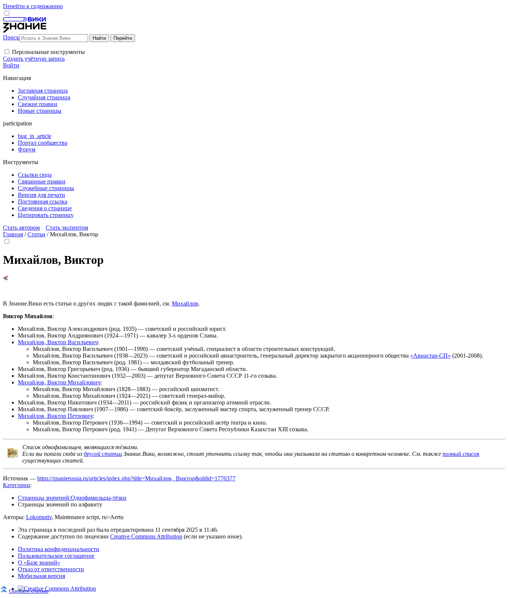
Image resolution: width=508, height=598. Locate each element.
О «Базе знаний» (39, 562)
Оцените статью (28, 591)
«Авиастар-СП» (430, 355)
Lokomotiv (39, 517)
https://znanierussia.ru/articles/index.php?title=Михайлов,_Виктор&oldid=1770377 (136, 478)
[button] (6, 51)
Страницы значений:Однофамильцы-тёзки (72, 498)
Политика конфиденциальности (58, 549)
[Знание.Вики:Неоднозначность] (12, 456)
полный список (461, 454)
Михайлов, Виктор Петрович (55, 416)
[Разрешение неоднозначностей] (6, 278)
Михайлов (185, 303)
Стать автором (21, 227)
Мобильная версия (41, 576)
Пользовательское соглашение (56, 556)
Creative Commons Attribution (146, 536)
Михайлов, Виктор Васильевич (58, 342)
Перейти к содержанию (33, 6)
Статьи (36, 234)
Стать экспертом (67, 227)
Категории (16, 485)
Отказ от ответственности (51, 569)
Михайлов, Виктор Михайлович (59, 382)
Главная (13, 234)
